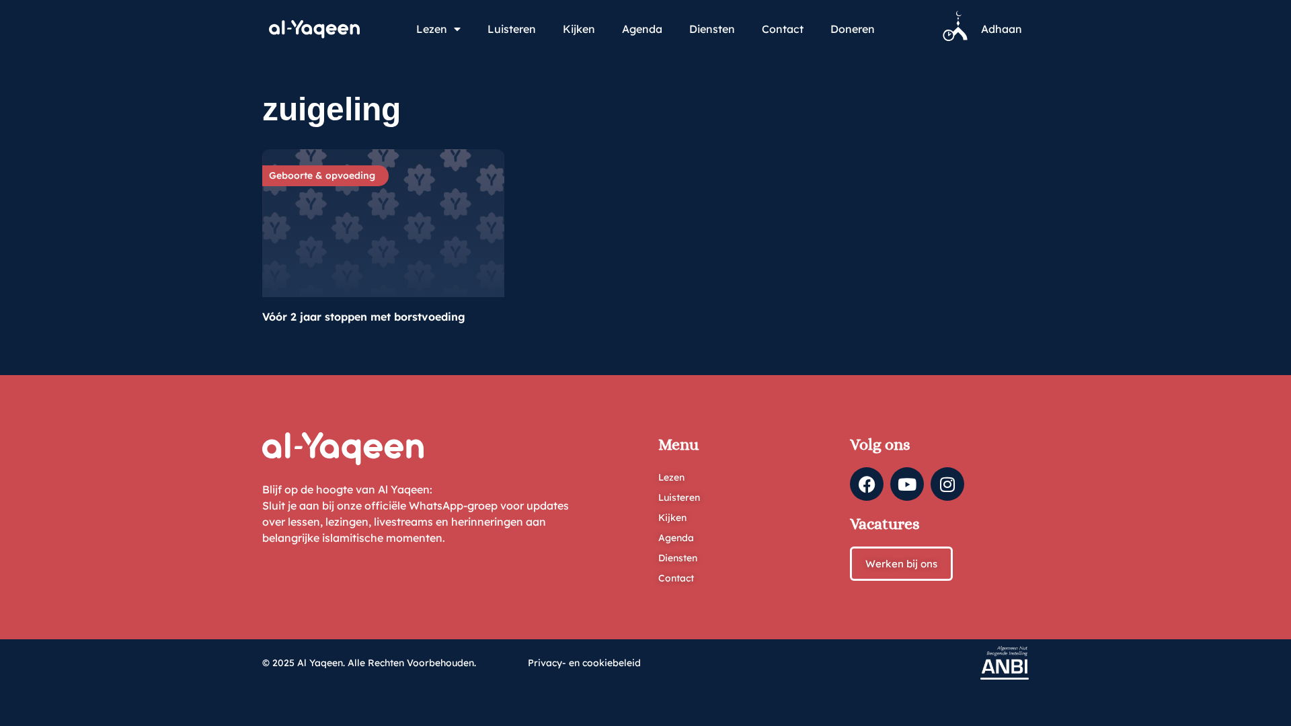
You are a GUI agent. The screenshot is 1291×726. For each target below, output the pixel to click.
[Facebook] (867, 484)
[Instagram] (947, 484)
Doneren (852, 29)
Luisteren (511, 29)
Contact (783, 29)
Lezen (431, 29)
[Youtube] (907, 484)
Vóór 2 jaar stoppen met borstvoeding (363, 316)
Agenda (642, 29)
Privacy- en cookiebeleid (584, 663)
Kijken (579, 29)
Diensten (712, 29)
